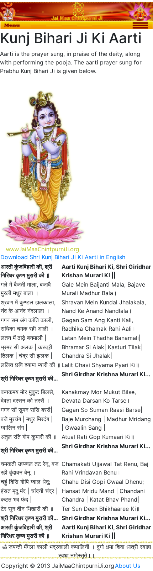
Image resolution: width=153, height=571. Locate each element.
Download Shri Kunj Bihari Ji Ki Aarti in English (62, 257)
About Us (130, 565)
